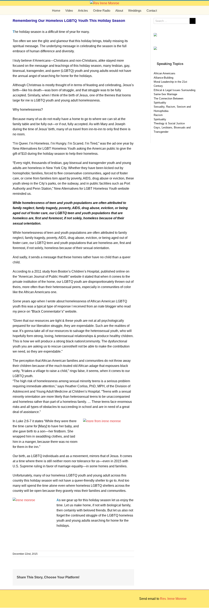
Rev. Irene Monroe (173, 598)
